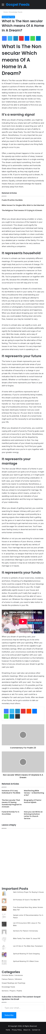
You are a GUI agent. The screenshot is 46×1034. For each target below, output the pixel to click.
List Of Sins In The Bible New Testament (28, 946)
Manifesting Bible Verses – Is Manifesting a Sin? (34, 792)
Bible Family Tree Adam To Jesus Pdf (26, 938)
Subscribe (9, 1015)
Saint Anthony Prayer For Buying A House (28, 892)
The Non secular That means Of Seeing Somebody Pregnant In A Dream (12, 803)
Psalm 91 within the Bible (12, 200)
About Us (26, 1030)
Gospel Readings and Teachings (13, 983)
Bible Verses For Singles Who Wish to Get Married (23, 205)
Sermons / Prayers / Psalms (12, 991)
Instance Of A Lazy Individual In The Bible (11, 791)
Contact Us (36, 1030)
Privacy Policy (17, 1030)
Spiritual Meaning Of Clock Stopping (26, 954)
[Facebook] (6, 711)
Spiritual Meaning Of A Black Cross (26, 961)
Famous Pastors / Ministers (12, 979)
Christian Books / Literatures (12, 975)
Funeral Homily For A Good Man (10, 813)
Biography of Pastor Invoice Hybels (32, 801)
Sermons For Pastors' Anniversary (25, 931)
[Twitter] (12, 711)
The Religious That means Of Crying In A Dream (22, 210)
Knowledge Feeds (15, 12)
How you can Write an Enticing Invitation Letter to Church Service (33, 815)
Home (5, 12)
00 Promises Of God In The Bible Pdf (26, 900)
